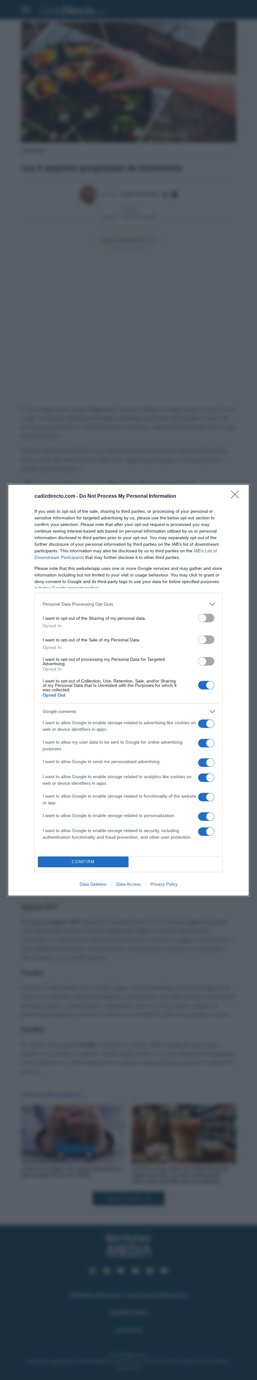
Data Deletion (93, 884)
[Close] (237, 496)
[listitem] (128, 604)
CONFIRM (83, 861)
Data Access (128, 884)
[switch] (206, 618)
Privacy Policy (164, 884)
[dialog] (128, 690)
